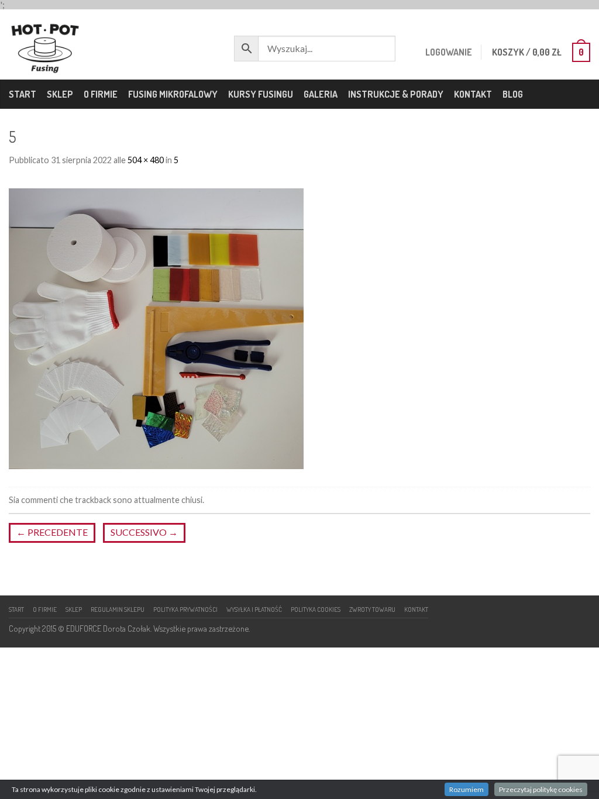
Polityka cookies (315, 609)
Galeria (321, 94)
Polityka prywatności (185, 609)
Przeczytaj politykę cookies (541, 789)
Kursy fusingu (260, 94)
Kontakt (473, 94)
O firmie (101, 94)
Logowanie (448, 52)
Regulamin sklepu (117, 609)
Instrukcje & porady (395, 94)
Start (22, 94)
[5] (156, 327)
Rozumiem (466, 789)
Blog (512, 94)
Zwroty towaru (372, 609)
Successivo (144, 532)
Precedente (52, 532)
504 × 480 (146, 160)
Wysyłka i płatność (254, 609)
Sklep (60, 94)
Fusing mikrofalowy (173, 94)
